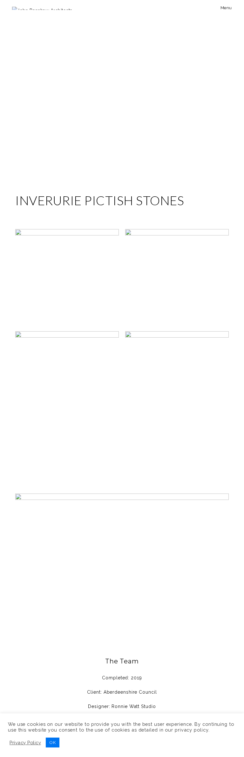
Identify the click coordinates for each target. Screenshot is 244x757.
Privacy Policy (25, 742)
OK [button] (53, 742)
